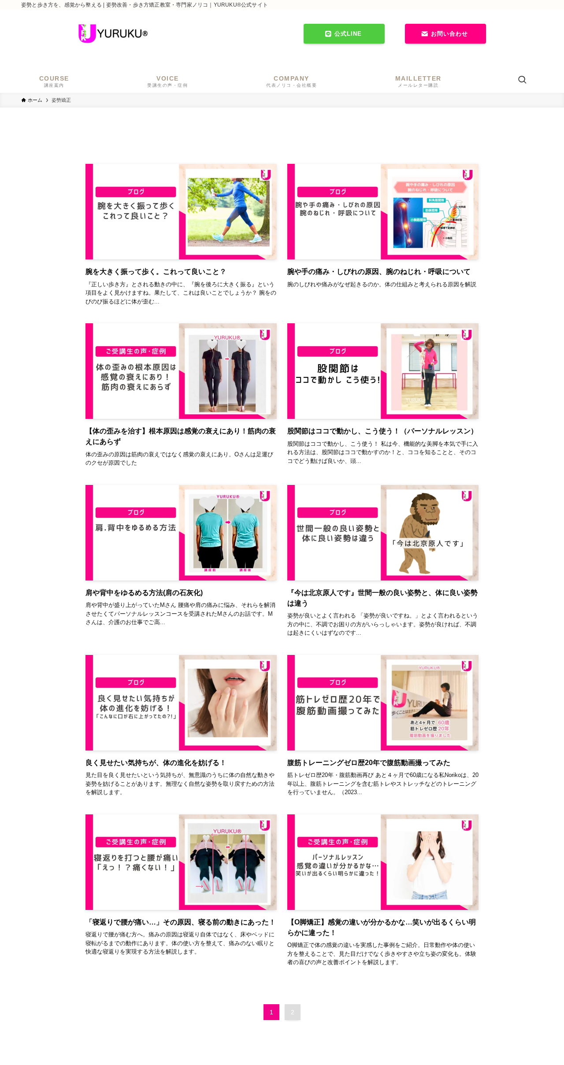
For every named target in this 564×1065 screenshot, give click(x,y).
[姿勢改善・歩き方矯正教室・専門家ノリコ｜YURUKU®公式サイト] (113, 33)
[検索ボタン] (522, 80)
